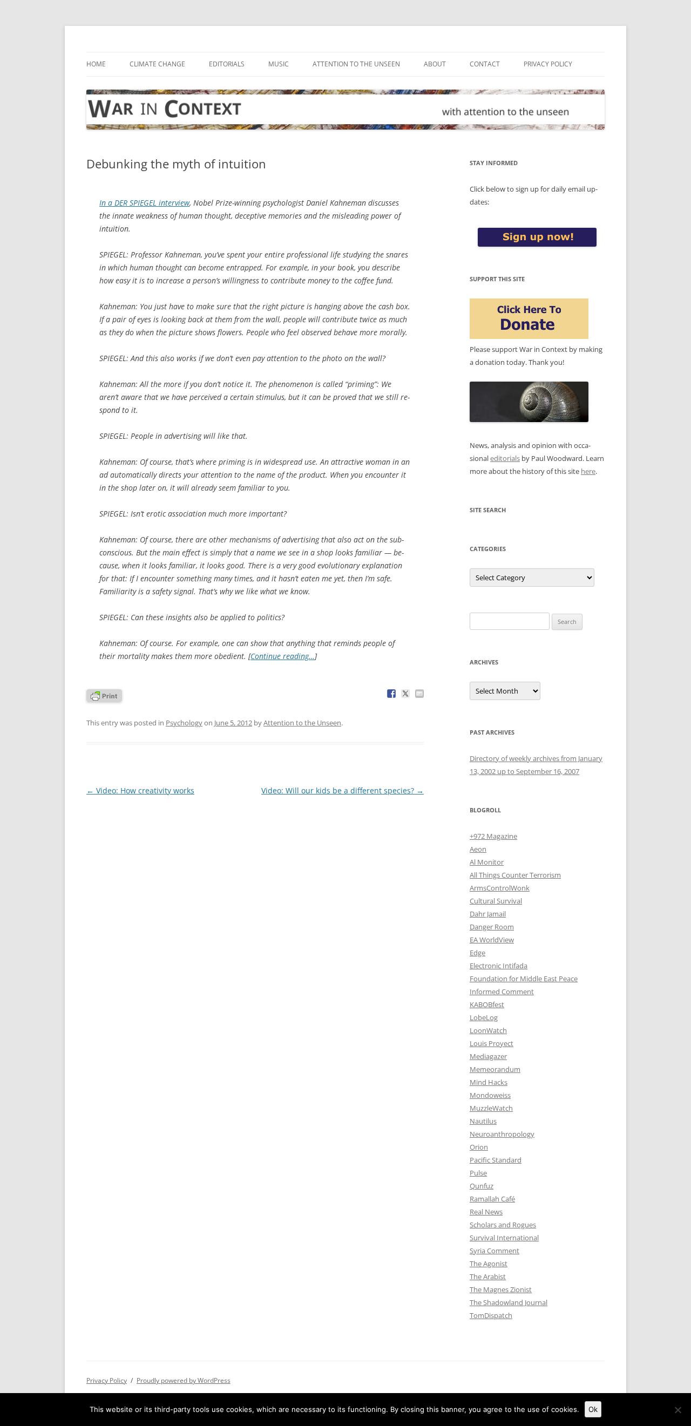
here (588, 471)
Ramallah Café (492, 1199)
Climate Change (157, 64)
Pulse (478, 1173)
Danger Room (492, 927)
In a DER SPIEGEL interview (144, 203)
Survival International (504, 1237)
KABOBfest (487, 1004)
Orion (479, 1147)
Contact (485, 64)
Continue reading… (282, 656)
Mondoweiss (490, 1095)
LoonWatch (488, 1030)
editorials (505, 458)
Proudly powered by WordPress (184, 1380)
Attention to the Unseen (356, 64)
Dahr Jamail (488, 914)
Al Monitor (487, 862)
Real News (486, 1212)
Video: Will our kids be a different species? (342, 790)
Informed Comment (502, 991)
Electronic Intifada (498, 965)
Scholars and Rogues (503, 1225)
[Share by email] (419, 693)
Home (96, 64)
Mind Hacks (488, 1082)
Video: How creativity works (140, 790)
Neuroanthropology (502, 1134)
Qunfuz (481, 1186)
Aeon (478, 849)
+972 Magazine (493, 836)
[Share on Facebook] (391, 693)
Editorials (227, 64)
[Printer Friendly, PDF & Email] (104, 695)
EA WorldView (492, 940)
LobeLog (484, 1017)
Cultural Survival (496, 901)
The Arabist (488, 1276)
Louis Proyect (491, 1043)
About (435, 64)
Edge (477, 953)
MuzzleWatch (491, 1108)
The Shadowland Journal (508, 1302)
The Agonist (488, 1263)
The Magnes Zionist (501, 1289)
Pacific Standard (495, 1160)
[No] (677, 1409)
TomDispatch (491, 1315)
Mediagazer (488, 1056)
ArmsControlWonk (500, 888)
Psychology (184, 723)
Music (278, 64)
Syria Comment (494, 1250)
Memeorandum (495, 1069)
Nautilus (483, 1121)
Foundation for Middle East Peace (524, 978)
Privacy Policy (548, 64)
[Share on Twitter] (405, 693)
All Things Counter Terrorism (515, 875)
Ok (593, 1409)
